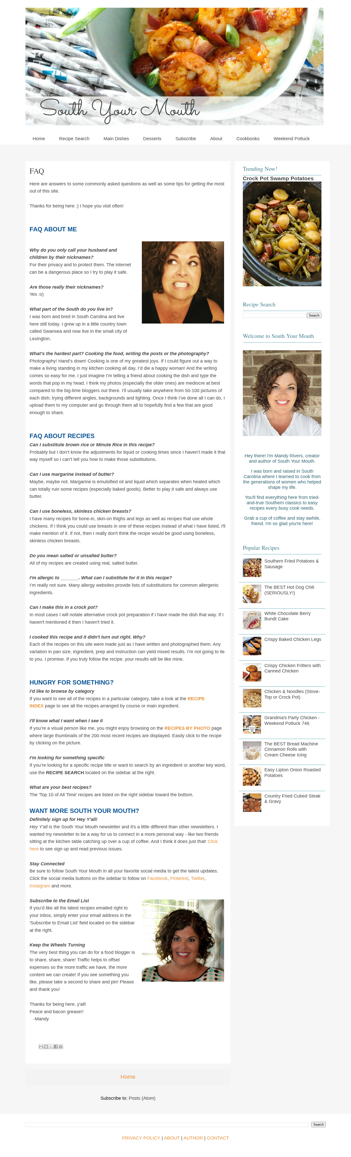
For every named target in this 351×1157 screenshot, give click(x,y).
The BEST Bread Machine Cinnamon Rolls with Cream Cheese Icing (291, 749)
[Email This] (41, 1046)
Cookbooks (248, 138)
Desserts (152, 138)
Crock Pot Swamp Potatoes (278, 178)
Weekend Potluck (292, 138)
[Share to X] (50, 1046)
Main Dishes (116, 138)
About (216, 138)
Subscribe (186, 138)
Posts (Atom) (142, 1098)
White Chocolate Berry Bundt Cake (287, 616)
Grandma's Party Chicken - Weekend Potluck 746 (292, 720)
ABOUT (172, 1138)
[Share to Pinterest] (60, 1046)
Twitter (197, 878)
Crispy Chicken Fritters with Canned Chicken (292, 668)
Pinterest (179, 878)
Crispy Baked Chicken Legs (292, 639)
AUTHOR (193, 1138)
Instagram (40, 885)
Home (39, 138)
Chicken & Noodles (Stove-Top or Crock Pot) (292, 694)
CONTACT (218, 1138)
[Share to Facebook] (55, 1046)
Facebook (157, 878)
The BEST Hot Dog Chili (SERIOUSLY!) (289, 590)
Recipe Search (74, 138)
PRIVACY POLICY (141, 1138)
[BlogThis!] (46, 1046)
